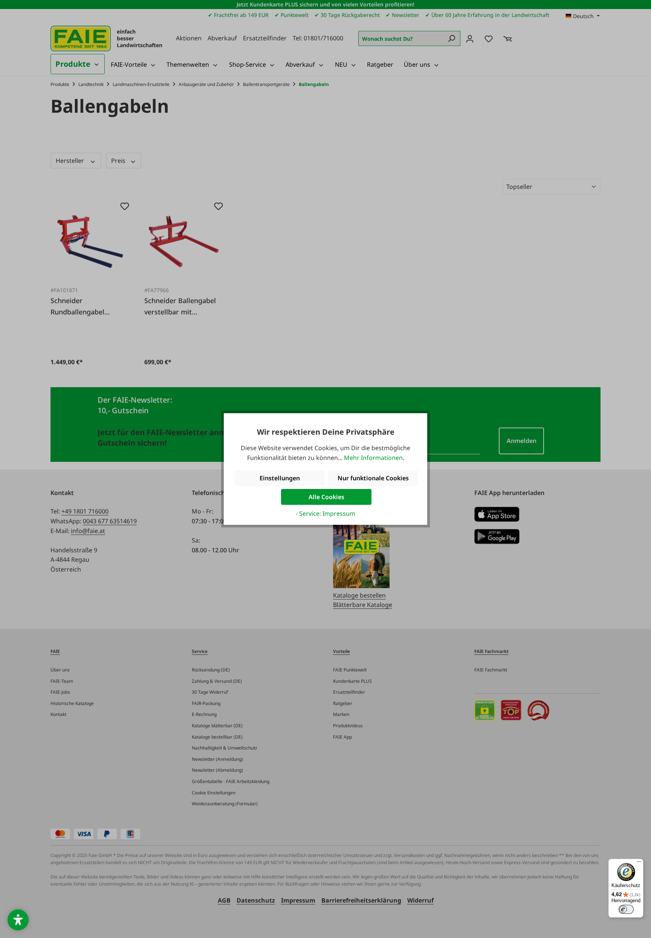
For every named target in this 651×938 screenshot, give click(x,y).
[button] (18, 919)
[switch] (626, 909)
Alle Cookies (326, 497)
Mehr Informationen (373, 458)
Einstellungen (280, 478)
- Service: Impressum (325, 513)
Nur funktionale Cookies (373, 478)
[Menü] (638, 863)
